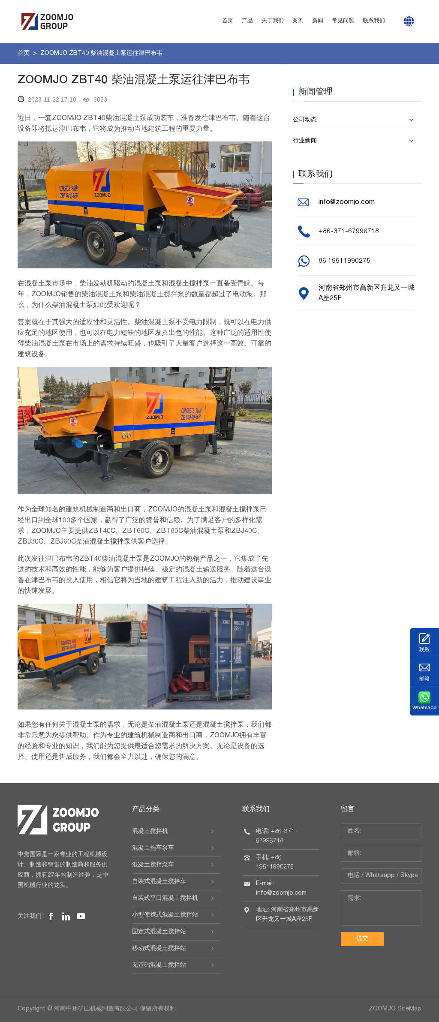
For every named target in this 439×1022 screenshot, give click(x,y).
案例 (298, 21)
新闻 (317, 21)
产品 (247, 21)
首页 (227, 21)
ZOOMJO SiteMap (395, 1009)
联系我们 (374, 21)
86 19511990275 (344, 261)
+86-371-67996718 (349, 231)
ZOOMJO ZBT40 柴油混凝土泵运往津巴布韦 (101, 54)
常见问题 (343, 21)
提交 (362, 939)
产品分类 (145, 809)
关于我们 (273, 21)
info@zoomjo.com (347, 202)
